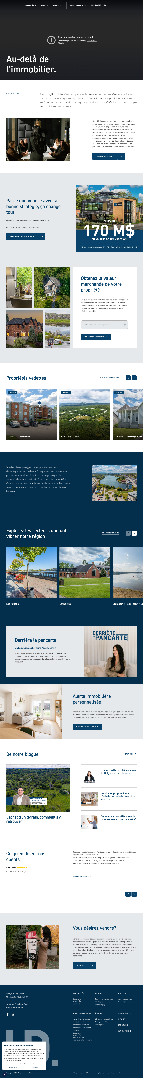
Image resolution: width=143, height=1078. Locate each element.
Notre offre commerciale (82, 1019)
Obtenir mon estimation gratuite (95, 337)
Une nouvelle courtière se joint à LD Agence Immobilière (119, 771)
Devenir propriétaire (125, 1002)
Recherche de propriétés (78, 1000)
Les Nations (12, 603)
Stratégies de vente (102, 1002)
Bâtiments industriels (81, 1025)
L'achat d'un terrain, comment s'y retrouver (33, 819)
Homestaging (100, 1005)
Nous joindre (96, 5)
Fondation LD (124, 1013)
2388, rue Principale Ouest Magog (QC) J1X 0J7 (17, 1005)
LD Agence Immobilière (104, 1019)
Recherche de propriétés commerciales (78, 1035)
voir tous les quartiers (110, 533)
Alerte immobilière (125, 999)
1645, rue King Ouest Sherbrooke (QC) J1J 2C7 (17, 995)
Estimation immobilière (104, 999)
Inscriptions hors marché (82, 1040)
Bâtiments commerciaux (82, 1027)
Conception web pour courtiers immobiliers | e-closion (111, 1073)
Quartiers (76, 1004)
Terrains (76, 1030)
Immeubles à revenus (81, 1022)
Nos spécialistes (101, 1022)
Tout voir (129, 754)
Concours (123, 1025)
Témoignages (100, 1025)
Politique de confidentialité (81, 1073)
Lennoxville (65, 603)
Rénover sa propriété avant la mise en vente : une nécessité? (118, 817)
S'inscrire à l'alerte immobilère (87, 727)
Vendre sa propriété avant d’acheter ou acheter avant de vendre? (118, 796)
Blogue (121, 1019)
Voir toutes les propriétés (109, 377)
